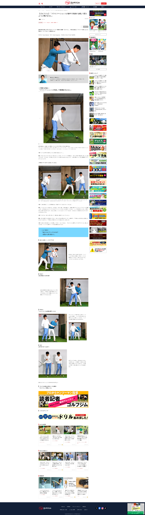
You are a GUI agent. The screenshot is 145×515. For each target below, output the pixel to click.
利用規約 (68, 506)
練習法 (52, 22)
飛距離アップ (56, 22)
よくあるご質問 (72, 509)
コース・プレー (74, 6)
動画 (96, 6)
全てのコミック (98, 34)
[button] (87, 118)
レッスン (43, 6)
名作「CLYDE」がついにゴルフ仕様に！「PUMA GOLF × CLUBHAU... (100, 104)
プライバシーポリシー (76, 506)
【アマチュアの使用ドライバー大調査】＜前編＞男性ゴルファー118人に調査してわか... (100, 88)
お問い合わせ (79, 509)
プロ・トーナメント (61, 6)
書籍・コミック (86, 6)
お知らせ (85, 509)
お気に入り (86, 26)
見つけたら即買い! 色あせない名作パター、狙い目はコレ (100, 114)
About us (63, 506)
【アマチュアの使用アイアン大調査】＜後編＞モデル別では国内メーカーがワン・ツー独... (100, 77)
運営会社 (84, 506)
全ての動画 (98, 69)
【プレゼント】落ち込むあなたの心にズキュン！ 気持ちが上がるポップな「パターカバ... (100, 93)
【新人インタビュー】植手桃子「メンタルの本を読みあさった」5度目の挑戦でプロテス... (100, 98)
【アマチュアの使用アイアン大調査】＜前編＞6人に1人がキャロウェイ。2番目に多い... (100, 82)
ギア (51, 6)
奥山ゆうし (49, 22)
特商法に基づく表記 (63, 509)
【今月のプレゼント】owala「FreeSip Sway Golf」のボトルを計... (100, 109)
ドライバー (45, 22)
